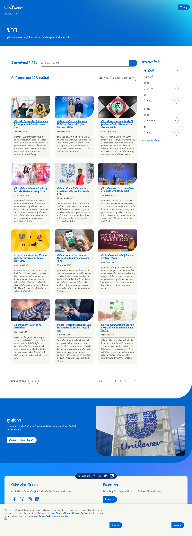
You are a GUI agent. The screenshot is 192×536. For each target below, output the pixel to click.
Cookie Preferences (48, 516)
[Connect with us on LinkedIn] (37, 499)
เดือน (147, 82)
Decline (116, 525)
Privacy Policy (80, 513)
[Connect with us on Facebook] (14, 499)
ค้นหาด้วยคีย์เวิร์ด (24, 63)
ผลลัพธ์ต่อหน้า (18, 381)
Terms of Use (62, 513)
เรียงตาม (103, 77)
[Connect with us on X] (22, 499)
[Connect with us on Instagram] (29, 499)
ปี (145, 95)
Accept (178, 525)
